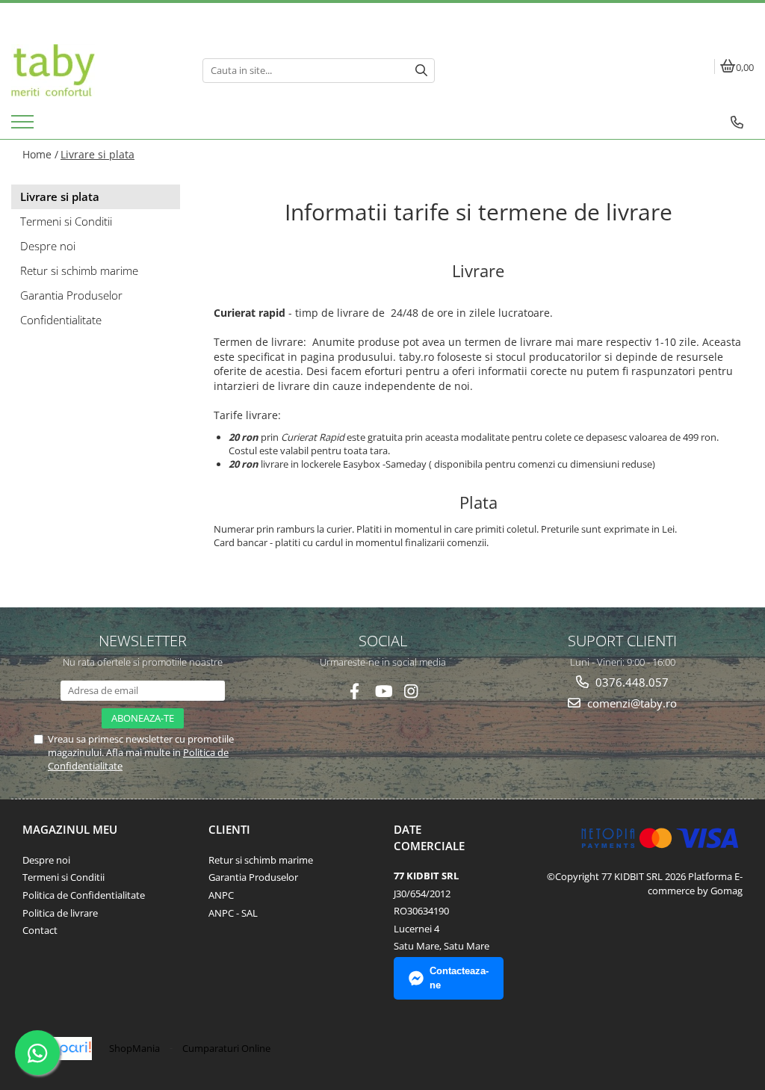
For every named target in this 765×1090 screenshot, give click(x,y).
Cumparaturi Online (226, 1048)
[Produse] (24, 126)
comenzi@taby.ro (630, 703)
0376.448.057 (630, 682)
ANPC (221, 895)
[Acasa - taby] (95, 70)
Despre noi (47, 245)
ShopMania (134, 1048)
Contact (40, 930)
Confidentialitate (61, 319)
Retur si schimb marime (79, 270)
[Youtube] (383, 691)
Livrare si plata (97, 154)
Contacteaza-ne (459, 978)
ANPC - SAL (233, 913)
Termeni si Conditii (66, 221)
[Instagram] (411, 691)
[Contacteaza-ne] (737, 122)
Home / (40, 154)
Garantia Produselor (71, 295)
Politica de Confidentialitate (83, 895)
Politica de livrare (60, 913)
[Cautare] (421, 70)
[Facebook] (354, 691)
